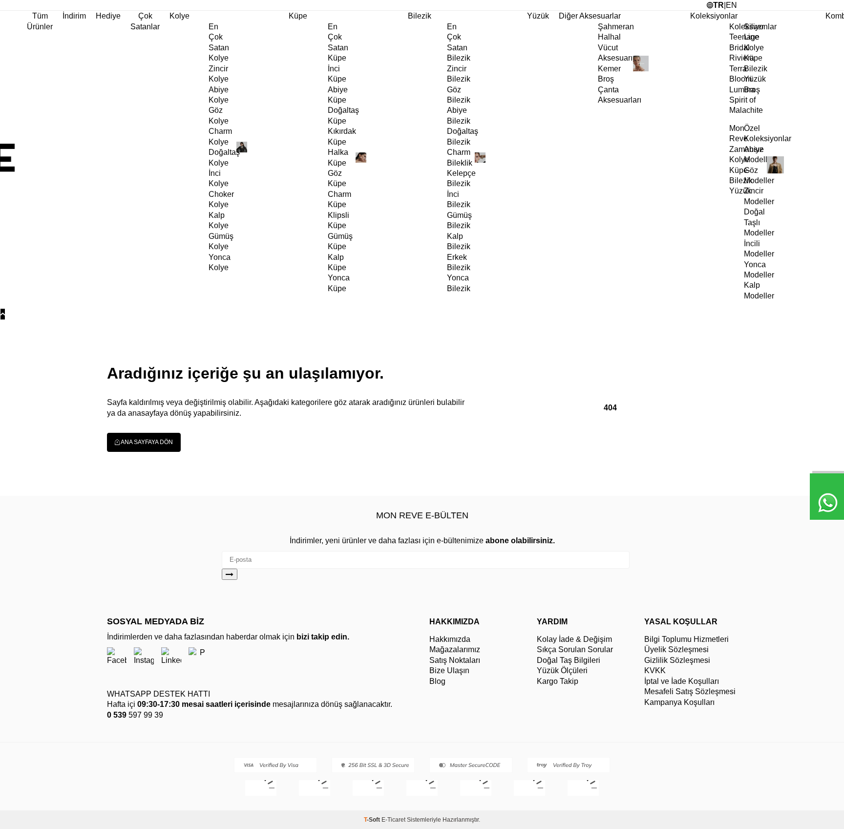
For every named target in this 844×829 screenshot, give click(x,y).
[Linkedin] (171, 657)
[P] (199, 657)
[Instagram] (144, 657)
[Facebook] (117, 657)
